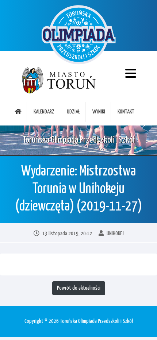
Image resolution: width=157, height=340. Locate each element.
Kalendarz (44, 112)
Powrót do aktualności (78, 288)
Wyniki (98, 112)
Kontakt (126, 112)
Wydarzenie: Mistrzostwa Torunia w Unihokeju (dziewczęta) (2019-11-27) (78, 189)
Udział (73, 112)
